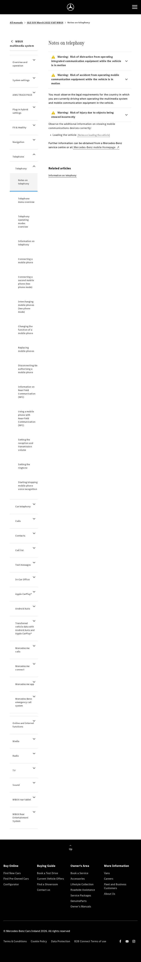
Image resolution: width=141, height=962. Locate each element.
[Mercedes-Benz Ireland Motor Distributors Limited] (70, 7)
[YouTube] (127, 941)
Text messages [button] (23, 565)
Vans (107, 873)
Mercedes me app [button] (24, 684)
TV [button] (14, 770)
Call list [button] (19, 550)
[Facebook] (120, 941)
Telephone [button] (18, 156)
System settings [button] (21, 80)
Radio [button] (16, 755)
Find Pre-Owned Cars (16, 878)
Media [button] (16, 741)
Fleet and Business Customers (115, 886)
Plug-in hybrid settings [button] (20, 111)
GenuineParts (78, 901)
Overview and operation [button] (20, 64)
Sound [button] (16, 785)
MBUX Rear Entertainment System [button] (20, 818)
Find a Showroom (47, 884)
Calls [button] (18, 521)
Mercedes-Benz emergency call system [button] (23, 702)
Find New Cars (12, 873)
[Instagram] (134, 941)
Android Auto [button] (22, 608)
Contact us (43, 890)
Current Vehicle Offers (50, 878)
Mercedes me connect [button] (22, 668)
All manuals (16, 22)
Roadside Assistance (82, 890)
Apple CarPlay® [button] (23, 594)
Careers (108, 878)
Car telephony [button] (23, 506)
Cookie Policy (39, 941)
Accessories (77, 878)
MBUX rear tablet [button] (22, 799)
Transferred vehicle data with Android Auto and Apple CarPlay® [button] (25, 628)
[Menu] (134, 7)
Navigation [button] (18, 142)
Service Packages (80, 895)
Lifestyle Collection (82, 884)
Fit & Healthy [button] (19, 127)
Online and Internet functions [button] (23, 725)
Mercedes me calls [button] (22, 650)
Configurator (11, 884)
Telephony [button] (21, 168)
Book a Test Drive (47, 873)
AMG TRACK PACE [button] (22, 95)
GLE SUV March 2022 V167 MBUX (45, 22)
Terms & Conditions (15, 941)
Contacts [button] (20, 535)
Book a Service (79, 873)
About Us (109, 894)
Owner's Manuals (80, 906)
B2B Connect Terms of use (90, 941)
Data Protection (60, 941)
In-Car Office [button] (22, 579)
